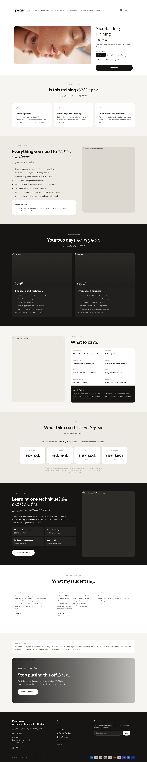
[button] (49, 10)
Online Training (62, 737)
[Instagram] (13, 748)
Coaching (60, 729)
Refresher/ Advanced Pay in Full (109, 60)
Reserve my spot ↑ (28, 691)
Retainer (101, 55)
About (59, 745)
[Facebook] (17, 748)
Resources (61, 741)
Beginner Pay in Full (117, 55)
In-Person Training (64, 733)
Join (126, 733)
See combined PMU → (23, 552)
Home (59, 725)
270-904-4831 (17, 743)
